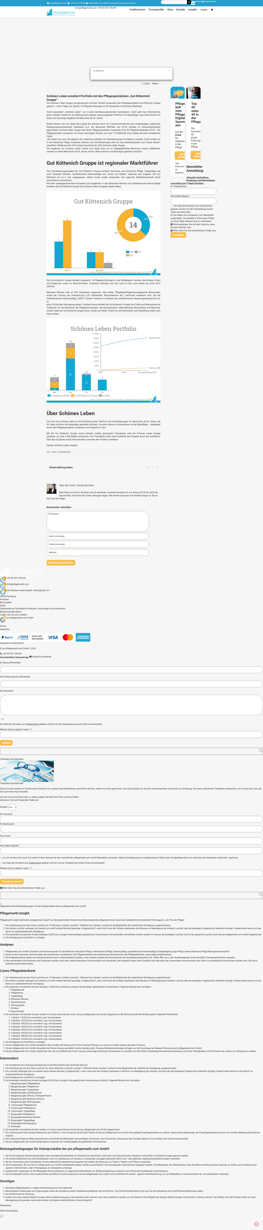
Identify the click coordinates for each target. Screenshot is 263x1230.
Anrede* (4, 807)
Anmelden (198, 1)
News (18, 611)
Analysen (4, 599)
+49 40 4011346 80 (77, 3)
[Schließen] (1, 903)
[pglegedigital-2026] (178, 87)
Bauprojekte (6, 602)
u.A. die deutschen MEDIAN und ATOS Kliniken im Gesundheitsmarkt (123, 127)
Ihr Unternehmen (178, 186)
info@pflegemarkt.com (58, 3)
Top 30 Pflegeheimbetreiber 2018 (138, 130)
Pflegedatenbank (210, 1)
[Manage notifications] (256, 1224)
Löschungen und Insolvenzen (51, 608)
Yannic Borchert (85, 485)
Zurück (146, 83)
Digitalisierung (7, 608)
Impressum (5, 643)
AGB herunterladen (9, 1210)
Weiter (155, 83)
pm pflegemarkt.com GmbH (20, 617)
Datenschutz (206, 206)
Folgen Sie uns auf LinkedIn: (13, 614)
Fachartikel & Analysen (26, 608)
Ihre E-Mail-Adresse (180, 196)
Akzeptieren (5, 1205)
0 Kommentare (64, 452)
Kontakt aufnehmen (41, 656)
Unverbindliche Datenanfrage (14, 657)
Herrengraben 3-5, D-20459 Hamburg (102, 3)
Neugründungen (7, 611)
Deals (2, 605)
